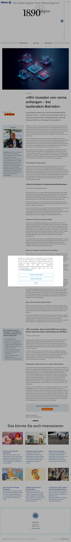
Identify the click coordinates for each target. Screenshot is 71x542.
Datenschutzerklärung (27, 269)
